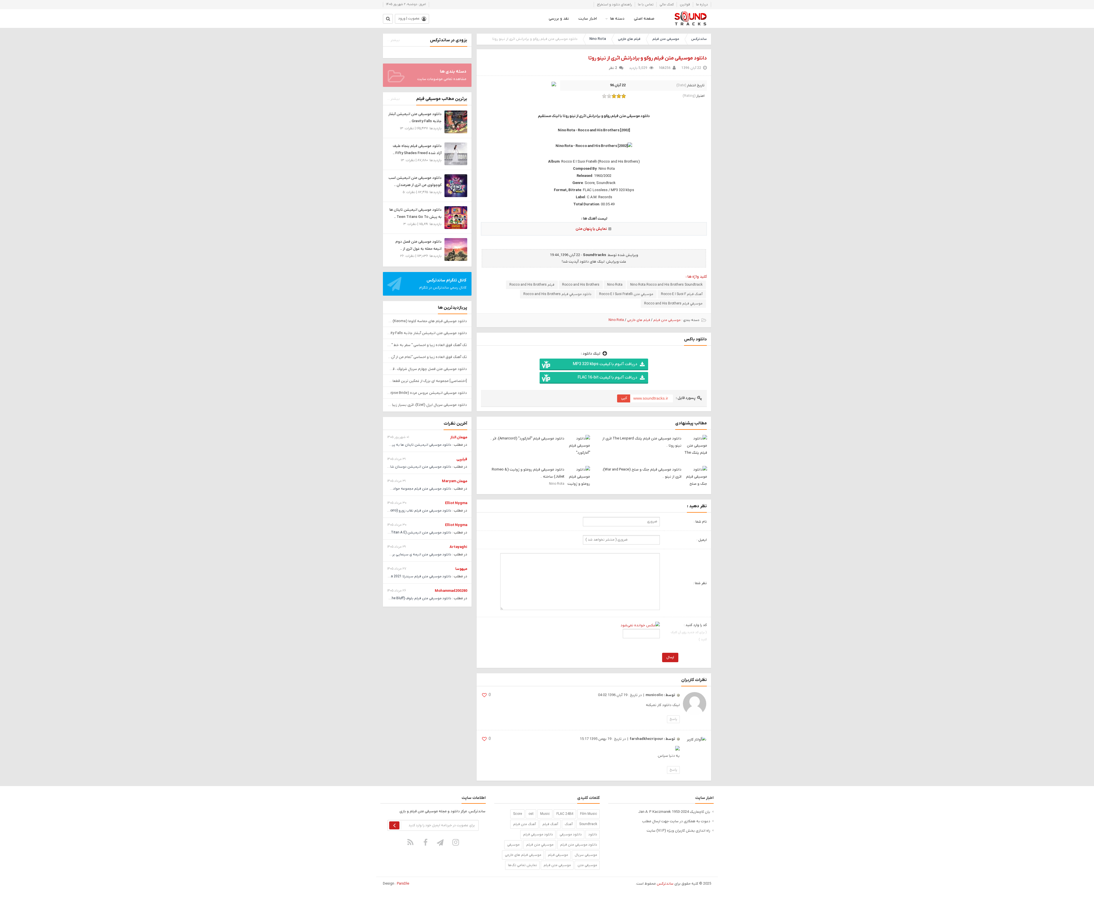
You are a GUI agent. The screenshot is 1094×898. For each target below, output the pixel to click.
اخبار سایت (587, 18)
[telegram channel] (441, 842)
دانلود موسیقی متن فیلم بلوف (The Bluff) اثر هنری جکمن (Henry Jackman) (394, 598)
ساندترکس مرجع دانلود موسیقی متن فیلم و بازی (690, 18)
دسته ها (617, 18)
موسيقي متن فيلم (540, 844)
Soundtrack (588, 824)
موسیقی (513, 844)
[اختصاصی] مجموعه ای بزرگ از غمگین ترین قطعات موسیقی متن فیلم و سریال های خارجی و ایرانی (427, 381)
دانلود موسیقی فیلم (538, 834)
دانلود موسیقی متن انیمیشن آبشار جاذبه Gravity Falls (427, 333)
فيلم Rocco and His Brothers (531, 285)
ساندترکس (699, 39)
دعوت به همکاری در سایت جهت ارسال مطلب (676, 821)
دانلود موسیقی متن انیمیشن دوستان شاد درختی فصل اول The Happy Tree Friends (389, 467)
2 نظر (613, 68)
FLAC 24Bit (564, 814)
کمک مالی (667, 4)
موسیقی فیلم (558, 855)
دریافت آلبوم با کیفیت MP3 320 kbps (605, 364)
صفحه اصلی (644, 18)
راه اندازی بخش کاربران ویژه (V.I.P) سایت (678, 830)
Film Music (588, 814)
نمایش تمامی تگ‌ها (522, 865)
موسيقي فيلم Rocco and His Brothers (673, 303)
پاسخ (673, 719)
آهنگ (569, 824)
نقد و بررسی (559, 18)
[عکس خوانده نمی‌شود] (640, 625)
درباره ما (702, 4)
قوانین (685, 4)
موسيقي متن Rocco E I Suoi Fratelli (626, 294)
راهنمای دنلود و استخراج (614, 4)
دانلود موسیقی (571, 834)
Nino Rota (597, 39)
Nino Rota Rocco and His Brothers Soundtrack (666, 285)
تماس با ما (646, 4)
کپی (624, 398)
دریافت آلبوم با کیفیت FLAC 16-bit (607, 377)
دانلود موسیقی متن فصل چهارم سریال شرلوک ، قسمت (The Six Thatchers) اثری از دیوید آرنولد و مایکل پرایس (427, 369)
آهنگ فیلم (550, 824)
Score (517, 814)
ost (531, 814)
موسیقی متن (587, 865)
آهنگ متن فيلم (524, 824)
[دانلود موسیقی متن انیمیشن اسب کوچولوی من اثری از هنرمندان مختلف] (455, 185)
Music (545, 814)
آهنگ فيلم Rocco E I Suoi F (682, 294)
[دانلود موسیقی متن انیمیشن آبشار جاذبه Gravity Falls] (455, 121)
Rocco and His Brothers (580, 285)
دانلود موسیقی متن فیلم (578, 844)
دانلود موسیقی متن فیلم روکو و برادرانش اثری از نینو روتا (647, 58)
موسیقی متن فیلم (665, 39)
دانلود (592, 834)
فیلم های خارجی (629, 39)
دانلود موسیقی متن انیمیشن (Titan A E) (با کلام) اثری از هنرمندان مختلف (396, 532)
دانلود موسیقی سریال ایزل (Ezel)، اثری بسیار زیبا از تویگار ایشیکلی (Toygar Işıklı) (427, 404)
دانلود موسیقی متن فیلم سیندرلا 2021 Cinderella (414, 576)
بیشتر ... (393, 40)
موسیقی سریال (586, 855)
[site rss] (410, 842)
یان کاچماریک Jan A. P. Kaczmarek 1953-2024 (674, 811)
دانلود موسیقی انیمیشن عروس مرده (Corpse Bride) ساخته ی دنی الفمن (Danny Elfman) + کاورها (427, 392)
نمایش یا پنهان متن (591, 228)
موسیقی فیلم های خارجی (523, 855)
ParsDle (403, 883)
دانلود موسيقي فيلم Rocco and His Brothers (557, 294)
